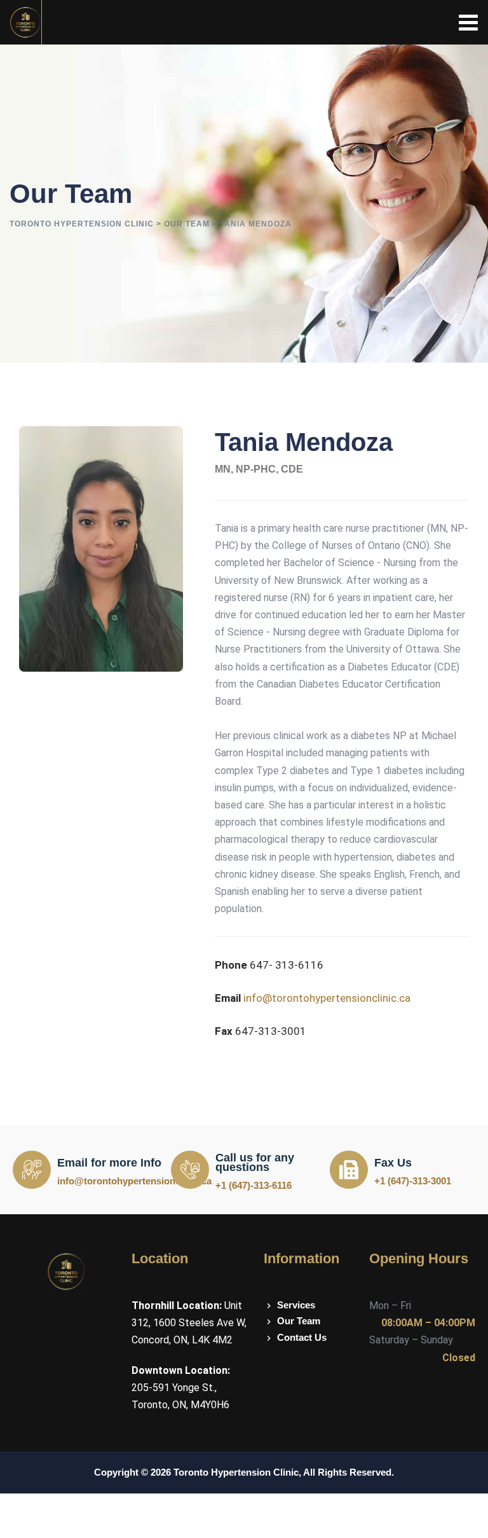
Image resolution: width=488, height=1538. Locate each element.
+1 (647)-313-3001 (412, 1180)
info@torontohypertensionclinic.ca (326, 998)
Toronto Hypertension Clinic (236, 1472)
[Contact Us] (310, 1337)
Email (228, 998)
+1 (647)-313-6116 (253, 1185)
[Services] (310, 1305)
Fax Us (393, 1162)
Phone (231, 965)
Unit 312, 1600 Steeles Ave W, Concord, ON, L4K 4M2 (189, 1322)
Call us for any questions (254, 1162)
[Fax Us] (349, 1170)
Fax (224, 1031)
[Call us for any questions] (190, 1170)
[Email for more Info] (32, 1170)
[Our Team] (310, 1321)
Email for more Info (109, 1162)
